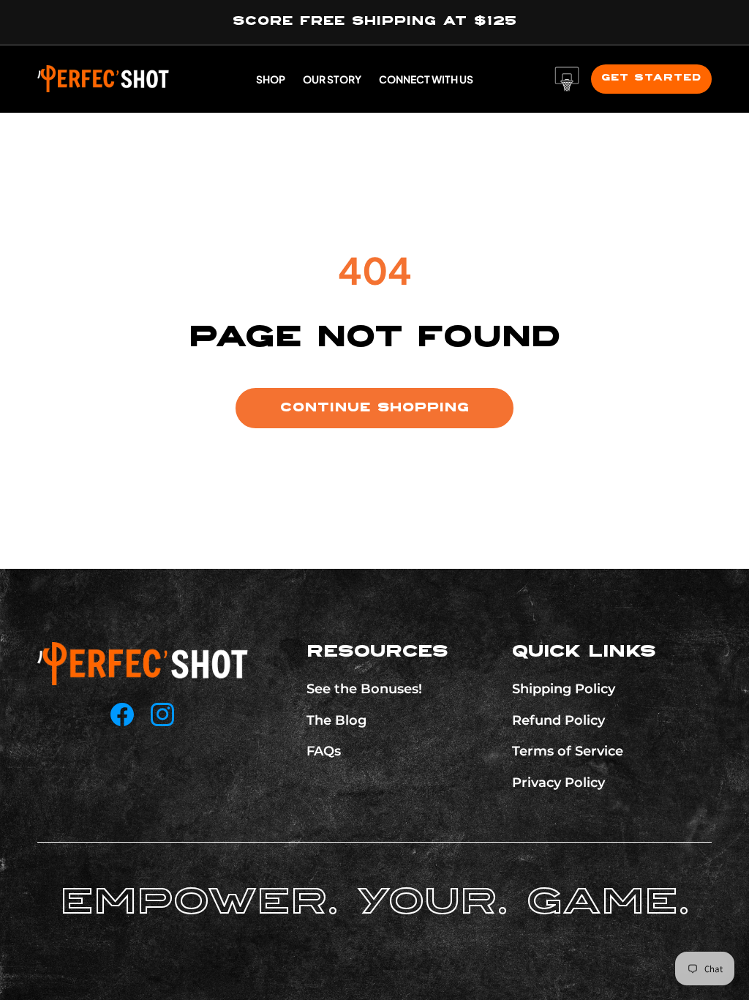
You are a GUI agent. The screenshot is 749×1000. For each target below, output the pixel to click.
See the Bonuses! (364, 689)
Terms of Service (567, 751)
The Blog (336, 720)
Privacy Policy (558, 783)
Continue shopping (375, 408)
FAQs (323, 751)
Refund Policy (558, 720)
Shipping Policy (563, 689)
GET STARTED (651, 78)
